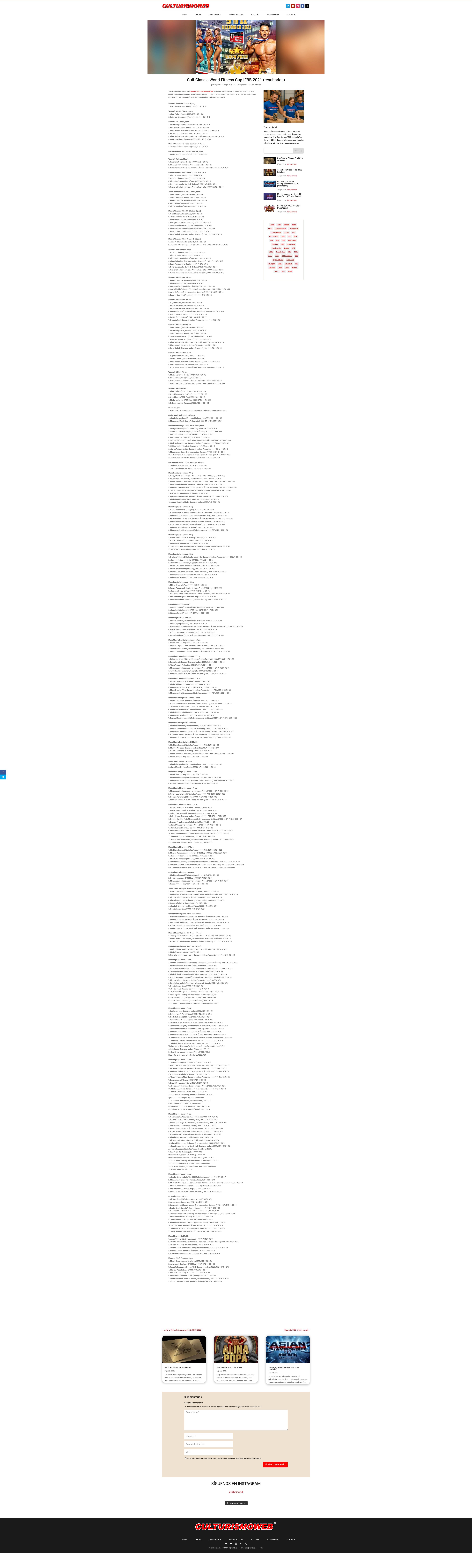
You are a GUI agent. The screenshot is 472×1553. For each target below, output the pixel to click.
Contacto (291, 15)
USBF (287, 268)
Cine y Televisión (280, 228)
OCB (296, 256)
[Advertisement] (216, 1304)
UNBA (280, 268)
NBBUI (271, 252)
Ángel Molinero (220, 85)
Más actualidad (236, 15)
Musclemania (276, 248)
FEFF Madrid (273, 236)
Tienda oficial (270, 127)
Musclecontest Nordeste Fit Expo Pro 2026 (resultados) (289, 195)
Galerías (255, 15)
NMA (296, 252)
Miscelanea (291, 244)
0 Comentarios (255, 85)
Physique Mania (278, 260)
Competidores (293, 228)
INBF (282, 244)
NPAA (270, 256)
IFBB (283, 240)
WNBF (290, 271)
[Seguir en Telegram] (288, 6)
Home (184, 15)
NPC (277, 256)
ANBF (294, 225)
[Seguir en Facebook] (302, 6)
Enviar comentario (275, 1464)
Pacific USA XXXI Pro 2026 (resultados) (289, 207)
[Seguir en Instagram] (298, 6)
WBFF (276, 271)
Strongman (288, 264)
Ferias (283, 236)
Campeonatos (215, 15)
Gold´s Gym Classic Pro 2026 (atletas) (290, 159)
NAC (293, 248)
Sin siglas (271, 264)
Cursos (286, 232)
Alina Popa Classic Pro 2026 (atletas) (289, 171)
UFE (296, 264)
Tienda (198, 15)
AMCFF (286, 225)
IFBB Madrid (292, 240)
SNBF (280, 264)
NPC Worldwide (287, 256)
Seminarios (290, 260)
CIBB (270, 228)
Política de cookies (256, 1548)
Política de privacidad (239, 1548)
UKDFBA (272, 268)
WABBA (294, 268)
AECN (272, 225)
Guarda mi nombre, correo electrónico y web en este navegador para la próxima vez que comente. (224, 1458)
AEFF (279, 225)
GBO (289, 236)
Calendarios (273, 15)
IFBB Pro (275, 244)
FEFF (293, 232)
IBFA (295, 236)
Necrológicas (280, 252)
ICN (277, 240)
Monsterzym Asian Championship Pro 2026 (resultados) (287, 183)
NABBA (286, 248)
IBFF (271, 240)
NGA (289, 252)
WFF (283, 271)
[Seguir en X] (307, 6)
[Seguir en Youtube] (293, 6)
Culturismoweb (276, 232)
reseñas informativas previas (202, 91)
